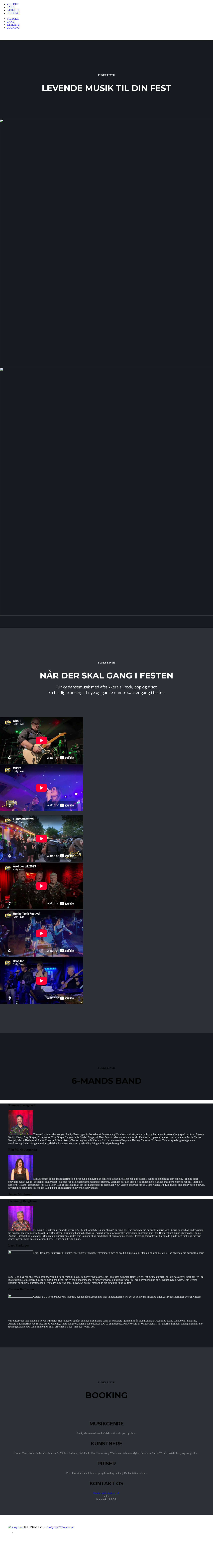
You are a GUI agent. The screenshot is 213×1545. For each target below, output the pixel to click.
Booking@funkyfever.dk (106, 1493)
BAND (10, 7)
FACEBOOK (21, 1533)
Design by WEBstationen (60, 1527)
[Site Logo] (16, 1527)
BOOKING (13, 13)
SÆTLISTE (13, 10)
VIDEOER (13, 4)
